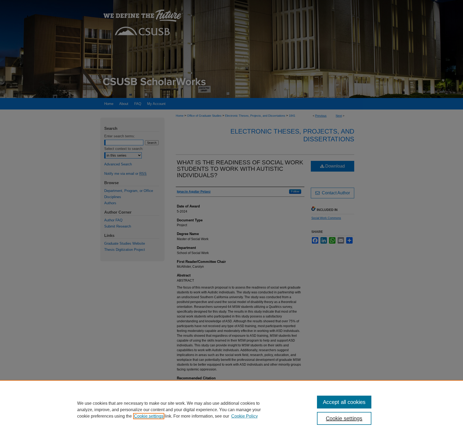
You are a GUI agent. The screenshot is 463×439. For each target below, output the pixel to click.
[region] (231, 409)
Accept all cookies (344, 402)
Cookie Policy (244, 416)
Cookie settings (148, 416)
